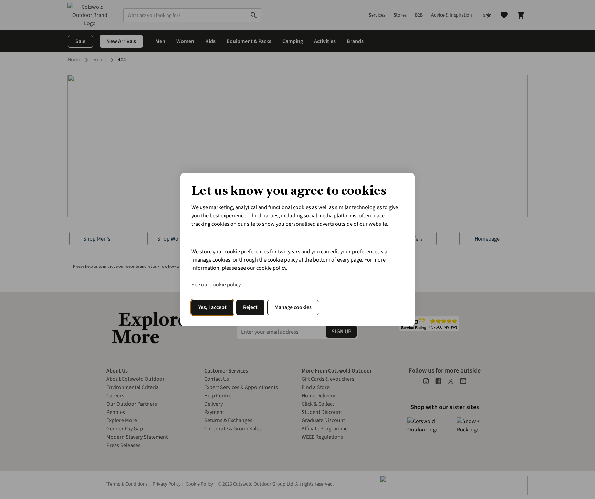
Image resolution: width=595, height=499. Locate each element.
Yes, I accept (212, 307)
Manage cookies (293, 307)
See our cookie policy (216, 284)
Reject (250, 307)
